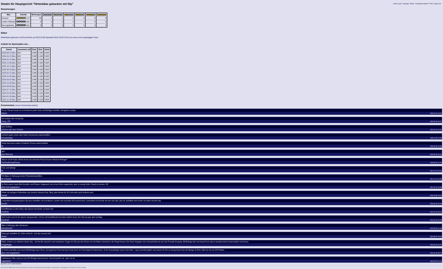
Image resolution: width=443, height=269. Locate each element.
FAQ (431, 4)
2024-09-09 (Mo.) (9, 86)
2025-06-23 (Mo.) (9, 73)
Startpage (405, 4)
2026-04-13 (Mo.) (9, 56)
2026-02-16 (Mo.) (9, 60)
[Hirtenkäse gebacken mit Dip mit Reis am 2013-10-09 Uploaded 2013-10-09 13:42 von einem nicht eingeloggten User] (49, 37)
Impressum (437, 4)
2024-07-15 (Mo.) (9, 90)
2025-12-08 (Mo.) (9, 63)
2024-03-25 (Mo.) (9, 93)
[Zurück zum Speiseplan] (11, 264)
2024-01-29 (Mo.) (9, 96)
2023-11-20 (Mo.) (9, 100)
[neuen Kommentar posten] (26, 105)
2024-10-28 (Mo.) (9, 83)
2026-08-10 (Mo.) (9, 53)
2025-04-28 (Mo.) (9, 76)
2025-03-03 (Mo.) (9, 80)
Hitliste (412, 4)
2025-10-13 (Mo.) (9, 66)
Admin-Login (397, 4)
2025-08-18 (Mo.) (9, 70)
